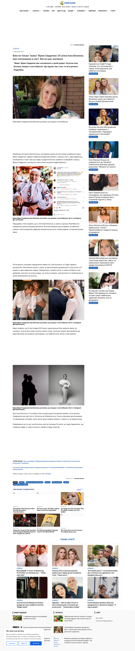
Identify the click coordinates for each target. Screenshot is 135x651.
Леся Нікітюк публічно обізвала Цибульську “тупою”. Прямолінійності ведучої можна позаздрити (103, 228)
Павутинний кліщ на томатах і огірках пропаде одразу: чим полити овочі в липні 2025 (78, 619)
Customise (12, 643)
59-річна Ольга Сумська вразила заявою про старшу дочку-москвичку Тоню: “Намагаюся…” (66, 573)
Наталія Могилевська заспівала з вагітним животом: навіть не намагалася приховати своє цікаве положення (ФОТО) (103, 261)
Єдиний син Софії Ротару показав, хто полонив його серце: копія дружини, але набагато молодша (101, 67)
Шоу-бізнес (93, 74)
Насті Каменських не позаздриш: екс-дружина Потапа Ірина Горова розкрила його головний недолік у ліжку (103, 196)
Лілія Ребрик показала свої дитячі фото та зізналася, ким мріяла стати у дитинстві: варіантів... (78, 629)
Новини (16, 48)
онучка (66, 482)
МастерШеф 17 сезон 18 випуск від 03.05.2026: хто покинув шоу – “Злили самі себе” (31, 573)
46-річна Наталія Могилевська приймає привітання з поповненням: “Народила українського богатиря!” (102, 130)
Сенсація (48, 473)
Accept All (36, 643)
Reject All (24, 643)
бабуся (21, 482)
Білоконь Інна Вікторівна (34, 482)
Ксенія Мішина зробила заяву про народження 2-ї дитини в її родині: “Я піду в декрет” (102, 605)
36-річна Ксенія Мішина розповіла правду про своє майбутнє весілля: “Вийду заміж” (30, 605)
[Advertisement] (67, 28)
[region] (24, 637)
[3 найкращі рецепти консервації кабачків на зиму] (17, 618)
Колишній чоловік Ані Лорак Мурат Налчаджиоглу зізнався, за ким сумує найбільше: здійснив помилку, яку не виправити (103, 295)
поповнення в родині (20, 484)
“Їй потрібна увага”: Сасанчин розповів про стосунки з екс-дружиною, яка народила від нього (102, 573)
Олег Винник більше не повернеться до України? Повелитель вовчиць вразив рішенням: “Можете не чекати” (102, 163)
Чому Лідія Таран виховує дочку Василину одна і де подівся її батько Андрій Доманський (103, 99)
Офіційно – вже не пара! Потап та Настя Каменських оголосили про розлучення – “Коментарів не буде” (66, 605)
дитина (47, 482)
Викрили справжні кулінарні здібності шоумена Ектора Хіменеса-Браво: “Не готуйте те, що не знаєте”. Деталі (78, 640)
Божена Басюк (79, 45)
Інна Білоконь (56, 482)
